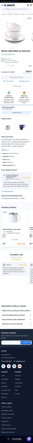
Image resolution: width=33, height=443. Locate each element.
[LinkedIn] (14, 366)
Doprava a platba (6, 418)
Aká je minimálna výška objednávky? (13, 319)
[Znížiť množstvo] (6, 65)
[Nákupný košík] (31, 5)
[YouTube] (20, 366)
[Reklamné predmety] (2, 5)
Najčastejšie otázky (7, 410)
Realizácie (18, 386)
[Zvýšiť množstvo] (12, 65)
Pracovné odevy (6, 390)
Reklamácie (4, 421)
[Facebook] (3, 366)
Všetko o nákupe (6, 407)
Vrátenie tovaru (6, 425)
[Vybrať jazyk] (31, 1)
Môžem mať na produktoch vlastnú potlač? (15, 310)
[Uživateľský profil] (28, 5)
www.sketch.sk (5, 355)
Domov (4, 14)
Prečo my (18, 375)
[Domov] (9, 5)
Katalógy (17, 379)
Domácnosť (10, 14)
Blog (16, 390)
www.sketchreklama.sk (8, 357)
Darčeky (3, 383)
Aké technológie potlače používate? (13, 315)
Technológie (18, 383)
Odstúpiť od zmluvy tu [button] (8, 432)
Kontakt (17, 394)
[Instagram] (9, 366)
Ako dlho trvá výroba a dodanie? (12, 324)
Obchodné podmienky (8, 414)
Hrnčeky (23, 14)
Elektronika (4, 379)
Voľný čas (4, 397)
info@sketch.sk (20, 361)
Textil (3, 375)
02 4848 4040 (7, 361)
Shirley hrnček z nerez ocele (11, 229)
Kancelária (4, 386)
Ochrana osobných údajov (9, 428)
